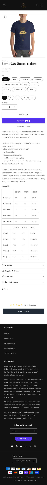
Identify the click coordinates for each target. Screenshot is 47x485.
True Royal (25, 79)
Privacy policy (40, 477)
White (32, 89)
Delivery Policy (9, 348)
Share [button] (6, 289)
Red (14, 79)
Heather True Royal (11, 84)
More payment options (23, 126)
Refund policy (30, 477)
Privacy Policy (9, 339)
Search (6, 334)
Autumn (38, 79)
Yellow (6, 89)
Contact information (30, 480)
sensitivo (10, 477)
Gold (35, 84)
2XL (32, 98)
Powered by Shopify (18, 477)
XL (24, 98)
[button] (4, 5)
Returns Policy (9, 343)
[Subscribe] (34, 431)
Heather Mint (19, 89)
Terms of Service (10, 353)
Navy (5, 79)
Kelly (26, 84)
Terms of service (17, 480)
